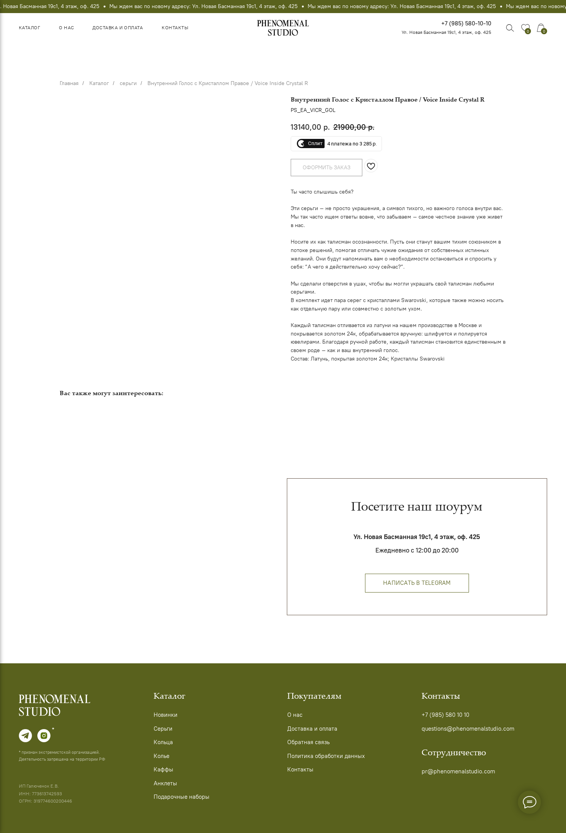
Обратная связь (308, 742)
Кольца (163, 742)
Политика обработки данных (326, 756)
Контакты (175, 27)
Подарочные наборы (181, 796)
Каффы (163, 769)
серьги (128, 83)
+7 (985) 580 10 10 (445, 714)
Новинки (166, 714)
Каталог (29, 27)
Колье (161, 756)
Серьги (163, 728)
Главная (69, 83)
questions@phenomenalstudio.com (468, 728)
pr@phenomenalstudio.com (458, 771)
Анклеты (165, 783)
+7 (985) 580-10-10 (466, 23)
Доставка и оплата (117, 27)
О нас (66, 27)
